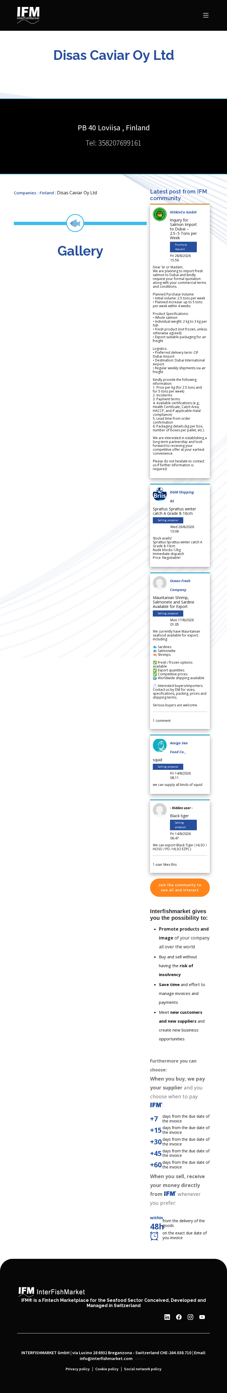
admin (140, 1358)
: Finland (45, 192)
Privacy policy (78, 1369)
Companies (25, 192)
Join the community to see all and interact (180, 887)
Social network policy (142, 1369)
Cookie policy (106, 1369)
